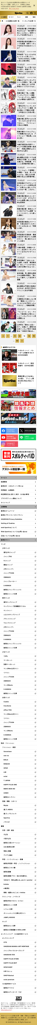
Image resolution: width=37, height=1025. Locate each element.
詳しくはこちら (14, 8)
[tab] (3, 17)
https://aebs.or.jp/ (6, 1010)
